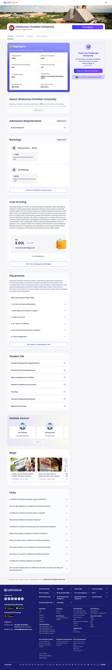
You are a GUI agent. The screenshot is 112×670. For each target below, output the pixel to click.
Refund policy (43, 658)
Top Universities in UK (45, 628)
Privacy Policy (43, 653)
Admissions (20, 36)
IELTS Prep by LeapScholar (98, 613)
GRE (91, 625)
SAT (91, 621)
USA (40, 611)
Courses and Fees (41, 36)
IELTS (75, 630)
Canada (41, 615)
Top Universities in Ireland (46, 633)
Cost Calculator (77, 617)
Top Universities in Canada (46, 629)
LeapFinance (94, 611)
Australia (41, 617)
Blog (74, 619)
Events (75, 625)
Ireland (41, 619)
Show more (61, 121)
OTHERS (102, 664)
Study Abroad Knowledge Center (80, 622)
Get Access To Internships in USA (38, 345)
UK (40, 613)
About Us (59, 611)
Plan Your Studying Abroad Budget (38, 264)
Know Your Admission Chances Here (39, 190)
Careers (58, 613)
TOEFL (92, 619)
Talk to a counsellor (78, 615)
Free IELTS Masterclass (80, 613)
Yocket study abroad (62, 618)
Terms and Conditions (45, 655)
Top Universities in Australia (47, 631)
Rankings (30, 36)
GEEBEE (58, 619)
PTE (91, 623)
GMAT (92, 626)
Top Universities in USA (45, 626)
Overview (10, 36)
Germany (41, 621)
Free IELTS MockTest (79, 611)
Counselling (76, 632)
